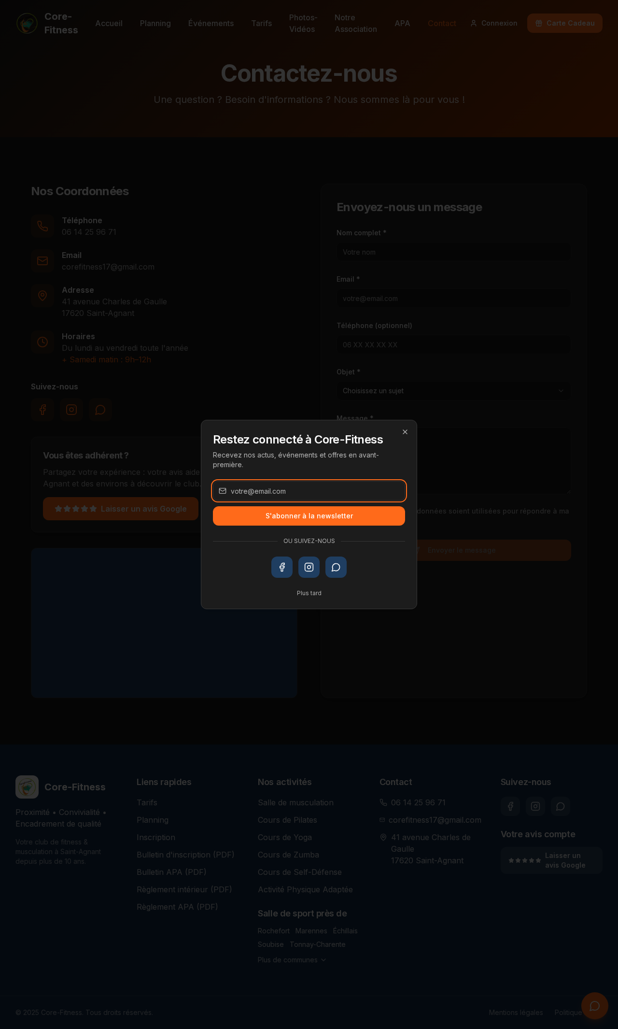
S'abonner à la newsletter (309, 516)
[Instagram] (309, 567)
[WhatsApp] (336, 567)
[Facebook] (282, 567)
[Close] (405, 432)
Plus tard (309, 593)
